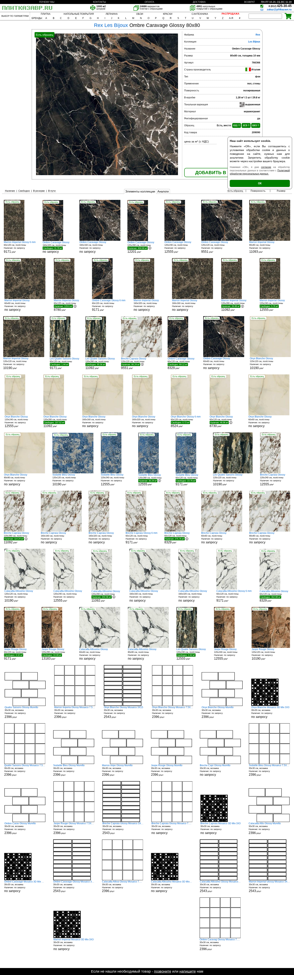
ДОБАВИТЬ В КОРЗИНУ (222, 172)
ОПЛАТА (149, 2)
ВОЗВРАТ (249, 2)
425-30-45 (280, 6)
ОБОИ (139, 14)
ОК (260, 183)
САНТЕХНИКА (200, 14)
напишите (187, 971)
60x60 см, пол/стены (17, 305)
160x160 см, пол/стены (92, 247)
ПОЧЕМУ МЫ (46, 2)
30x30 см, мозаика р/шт (21, 712)
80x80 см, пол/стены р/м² (261, 247)
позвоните (162, 971)
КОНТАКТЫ (99, 2)
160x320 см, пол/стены (56, 247)
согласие (266, 167)
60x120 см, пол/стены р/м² (20, 247)
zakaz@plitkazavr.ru (279, 9)
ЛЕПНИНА (112, 14)
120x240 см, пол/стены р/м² (177, 247)
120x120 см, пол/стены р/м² (214, 247)
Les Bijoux (254, 41)
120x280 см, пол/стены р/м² (140, 247)
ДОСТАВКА (199, 2)
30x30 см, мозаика (270, 712)
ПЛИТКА (45, 14)
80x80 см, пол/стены (15, 479)
